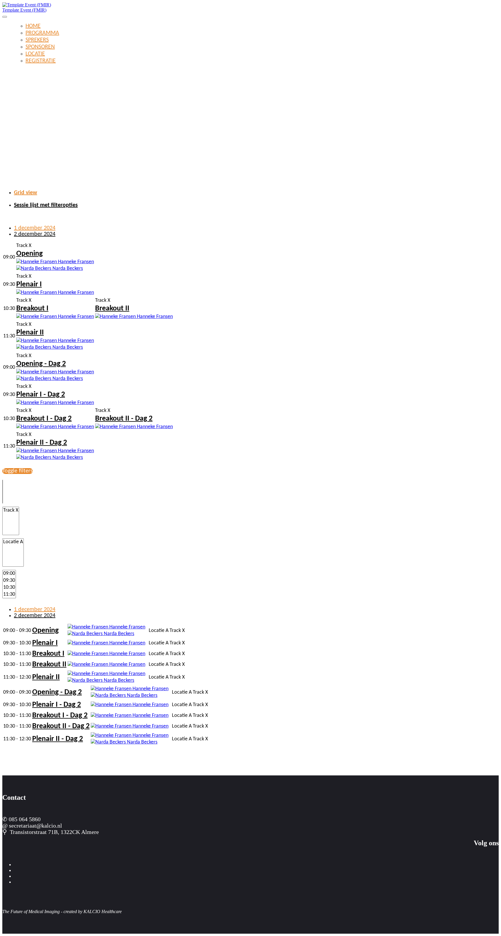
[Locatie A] (13, 542)
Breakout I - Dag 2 (44, 419)
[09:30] (9, 580)
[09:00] (9, 573)
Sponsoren (40, 47)
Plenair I (29, 284)
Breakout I (32, 308)
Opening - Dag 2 (41, 364)
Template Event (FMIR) (24, 10)
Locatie (35, 54)
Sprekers (37, 40)
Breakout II (112, 308)
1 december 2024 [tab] (34, 228)
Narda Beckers (67, 268)
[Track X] (11, 510)
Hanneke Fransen (75, 262)
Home (33, 26)
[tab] (256, 192)
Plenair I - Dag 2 (40, 395)
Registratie (41, 61)
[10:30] (9, 587)
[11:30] (9, 594)
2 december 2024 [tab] (34, 234)
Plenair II (30, 333)
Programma (42, 33)
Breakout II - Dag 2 (124, 419)
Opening (29, 254)
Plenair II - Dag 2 (41, 443)
